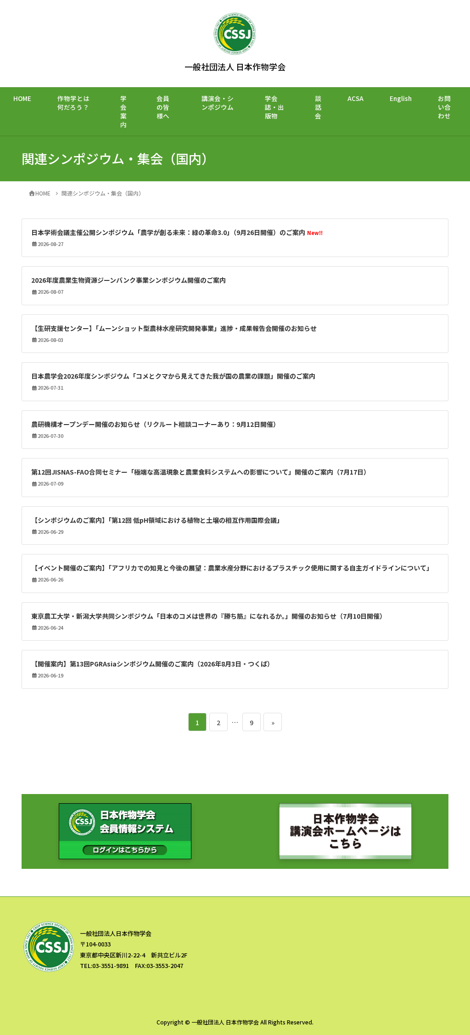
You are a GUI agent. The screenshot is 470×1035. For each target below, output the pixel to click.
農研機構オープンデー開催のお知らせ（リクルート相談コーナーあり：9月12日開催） (155, 424)
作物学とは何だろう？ (73, 103)
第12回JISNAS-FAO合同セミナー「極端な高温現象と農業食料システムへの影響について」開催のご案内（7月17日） (200, 471)
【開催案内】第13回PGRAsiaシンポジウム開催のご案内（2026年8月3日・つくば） (152, 663)
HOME (22, 98)
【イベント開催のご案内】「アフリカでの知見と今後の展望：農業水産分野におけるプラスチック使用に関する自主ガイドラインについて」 (232, 567)
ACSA (355, 98)
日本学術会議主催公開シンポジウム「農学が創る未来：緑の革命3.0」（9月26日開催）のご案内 (177, 232)
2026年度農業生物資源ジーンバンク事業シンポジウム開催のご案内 (128, 280)
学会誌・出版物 (274, 107)
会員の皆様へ (163, 107)
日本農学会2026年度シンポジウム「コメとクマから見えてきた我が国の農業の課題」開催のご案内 (173, 375)
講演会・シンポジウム (217, 103)
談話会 (318, 107)
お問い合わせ (444, 107)
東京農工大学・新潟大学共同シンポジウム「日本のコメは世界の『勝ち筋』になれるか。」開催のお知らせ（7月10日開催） (208, 616)
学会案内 (123, 111)
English (401, 98)
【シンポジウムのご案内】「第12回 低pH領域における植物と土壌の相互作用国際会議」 (157, 520)
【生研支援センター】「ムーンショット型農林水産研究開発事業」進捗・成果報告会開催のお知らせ (174, 328)
